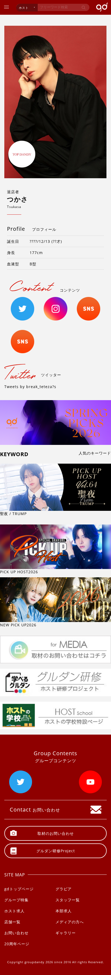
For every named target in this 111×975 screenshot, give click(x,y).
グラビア (64, 888)
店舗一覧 (12, 921)
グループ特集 (16, 899)
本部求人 (64, 910)
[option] (55, 102)
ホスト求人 (14, 910)
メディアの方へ (70, 921)
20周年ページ (16, 943)
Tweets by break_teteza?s (30, 386)
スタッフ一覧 (68, 899)
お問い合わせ (16, 932)
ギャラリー (66, 932)
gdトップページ (19, 888)
